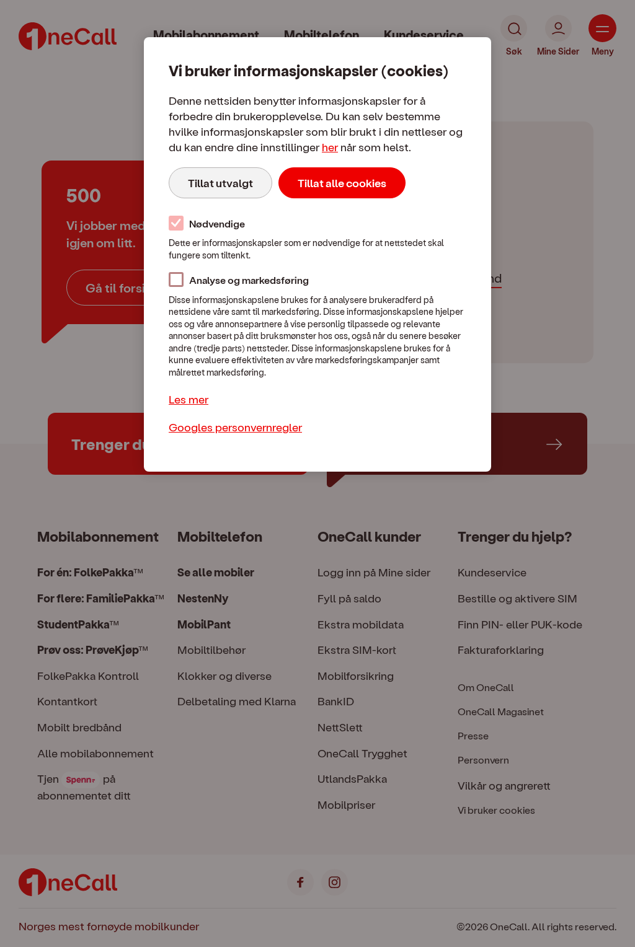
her (330, 146)
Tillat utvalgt (220, 182)
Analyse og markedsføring (249, 280)
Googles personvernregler (235, 426)
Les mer (188, 398)
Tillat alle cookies (342, 182)
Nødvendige (217, 223)
